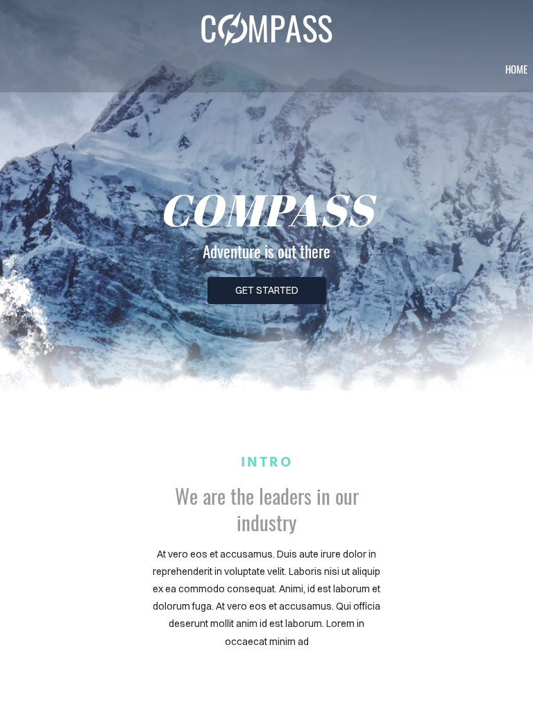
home (516, 68)
